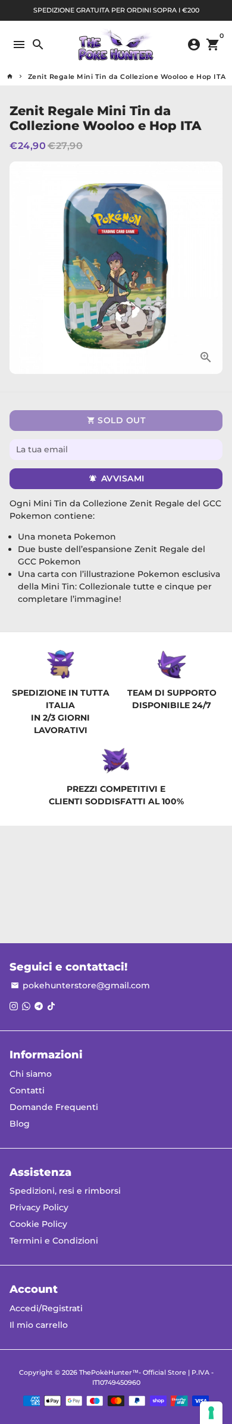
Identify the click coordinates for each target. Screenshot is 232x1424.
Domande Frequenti (54, 1107)
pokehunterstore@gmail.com (80, 985)
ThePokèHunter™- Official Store (132, 1372)
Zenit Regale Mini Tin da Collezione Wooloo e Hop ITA (127, 76)
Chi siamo (31, 1073)
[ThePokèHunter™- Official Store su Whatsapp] (26, 1006)
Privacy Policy (39, 1207)
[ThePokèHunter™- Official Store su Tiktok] (51, 1006)
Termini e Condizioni (54, 1240)
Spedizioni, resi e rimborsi (65, 1190)
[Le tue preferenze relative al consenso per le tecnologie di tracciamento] (211, 1412)
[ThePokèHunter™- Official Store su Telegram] (39, 1006)
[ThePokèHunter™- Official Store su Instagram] (14, 1006)
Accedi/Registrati (46, 1308)
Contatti (27, 1090)
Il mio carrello (39, 1325)
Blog (20, 1123)
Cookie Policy (38, 1224)
